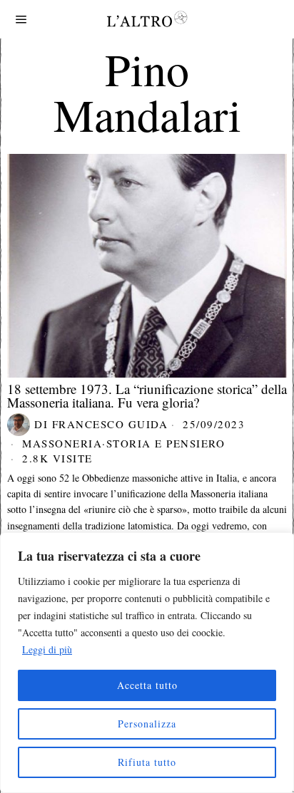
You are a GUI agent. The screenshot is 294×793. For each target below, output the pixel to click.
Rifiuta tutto (147, 762)
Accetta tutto (147, 685)
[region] (147, 662)
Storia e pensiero (165, 443)
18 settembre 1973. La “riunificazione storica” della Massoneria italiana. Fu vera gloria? (147, 395)
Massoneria (62, 443)
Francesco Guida (110, 424)
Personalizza (147, 723)
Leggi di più (47, 649)
